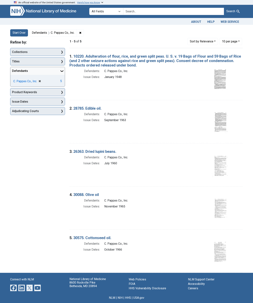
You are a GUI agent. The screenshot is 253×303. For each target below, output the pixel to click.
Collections (20, 52)
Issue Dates (20, 101)
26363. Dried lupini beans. (94, 151)
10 (229, 41)
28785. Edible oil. (87, 108)
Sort (201, 41)
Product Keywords (24, 92)
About (196, 22)
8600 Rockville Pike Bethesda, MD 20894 (83, 284)
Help (211, 22)
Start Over (19, 32)
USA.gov (138, 297)
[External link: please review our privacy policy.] (13, 287)
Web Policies (137, 279)
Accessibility (196, 284)
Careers (193, 288)
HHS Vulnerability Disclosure (147, 288)
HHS (128, 297)
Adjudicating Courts (25, 111)
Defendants (20, 71)
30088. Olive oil (86, 194)
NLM (112, 297)
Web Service (230, 22)
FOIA (132, 284)
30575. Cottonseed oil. (92, 238)
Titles (16, 61)
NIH (120, 297)
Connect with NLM (22, 279)
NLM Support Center (201, 279)
